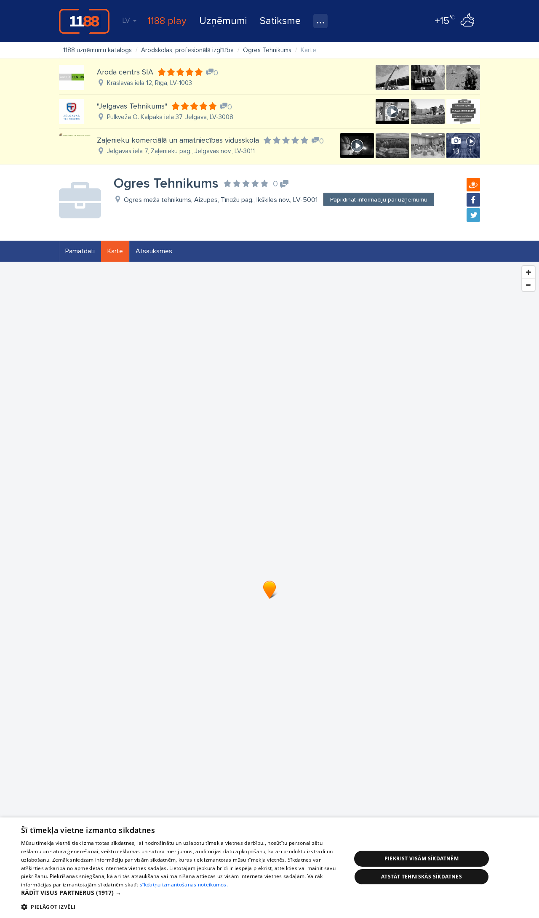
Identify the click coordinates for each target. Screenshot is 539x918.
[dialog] (269, 867)
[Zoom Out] (528, 285)
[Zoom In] (528, 272)
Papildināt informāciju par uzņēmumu (378, 199)
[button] (181, 893)
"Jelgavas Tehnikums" (132, 106)
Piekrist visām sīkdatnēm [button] (421, 858)
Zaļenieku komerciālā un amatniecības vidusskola (178, 140)
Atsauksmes (154, 251)
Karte (115, 251)
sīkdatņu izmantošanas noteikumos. (184, 884)
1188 (84, 21)
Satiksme (280, 21)
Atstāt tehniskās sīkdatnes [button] (421, 876)
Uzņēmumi (223, 21)
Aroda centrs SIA (125, 72)
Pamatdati (80, 251)
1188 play (167, 21)
